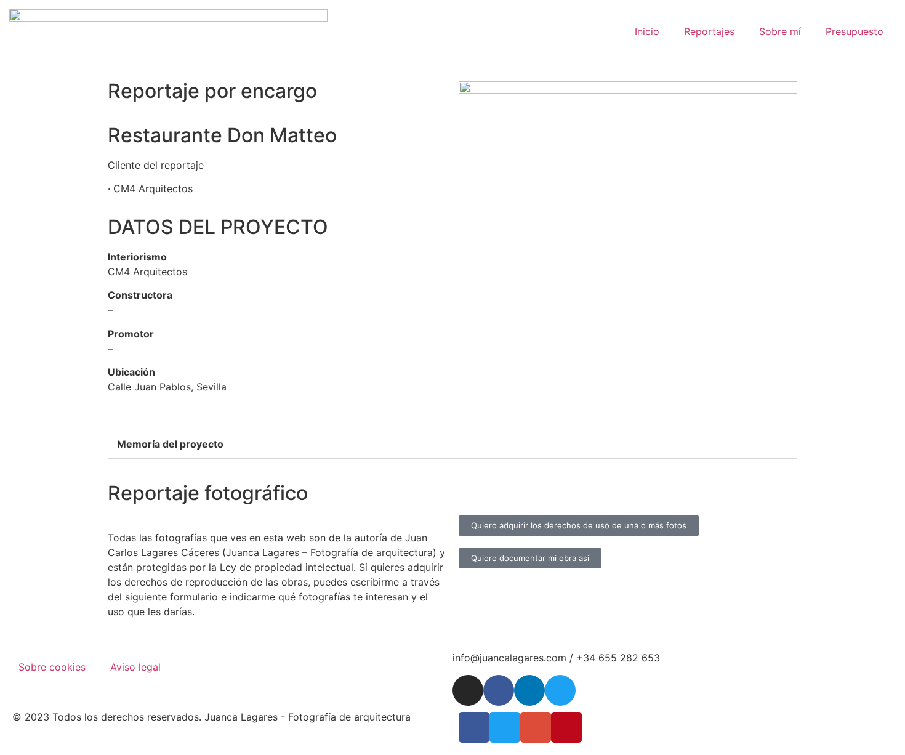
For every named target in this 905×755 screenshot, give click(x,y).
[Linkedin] (529, 690)
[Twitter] (560, 690)
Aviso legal (135, 667)
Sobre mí (780, 31)
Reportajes (709, 31)
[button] (452, 444)
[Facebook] (498, 690)
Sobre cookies (52, 667)
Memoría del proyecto (170, 444)
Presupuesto (854, 31)
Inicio (647, 31)
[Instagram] (467, 690)
